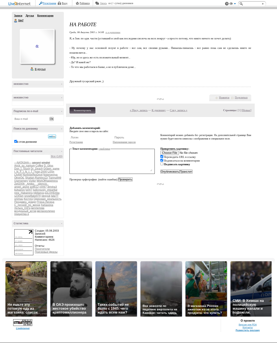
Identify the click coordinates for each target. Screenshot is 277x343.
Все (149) (57, 156)
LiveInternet (20, 4)
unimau (18, 198)
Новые (246, 110)
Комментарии (45, 15)
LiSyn (51, 171)
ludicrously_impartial (45, 189)
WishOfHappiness (47, 180)
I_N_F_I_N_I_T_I (24, 171)
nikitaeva (38, 192)
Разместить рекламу (248, 330)
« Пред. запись (139, 110)
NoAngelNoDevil (33, 174)
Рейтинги (85, 3)
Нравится (224, 97)
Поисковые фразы (46, 251)
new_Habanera (23, 192)
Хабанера (47, 205)
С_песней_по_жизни (27, 205)
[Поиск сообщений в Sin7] (52, 136)
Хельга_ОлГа (22, 208)
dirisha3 (52, 186)
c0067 (43, 186)
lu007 (29, 189)
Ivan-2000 (41, 171)
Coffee (39, 165)
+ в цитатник (112, 32)
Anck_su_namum (24, 165)
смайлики (104, 148)
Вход (64, 3)
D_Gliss (48, 165)
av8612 (34, 186)
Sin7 (16, 20)
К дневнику (159, 110)
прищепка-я (21, 214)
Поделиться (241, 97)
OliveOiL (19, 177)
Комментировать (82, 110)
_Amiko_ (30, 183)
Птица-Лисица (45, 202)
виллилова (37, 208)
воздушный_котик (25, 211)
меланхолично (46, 211)
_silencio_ (42, 183)
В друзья (40, 69)
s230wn (19, 195)
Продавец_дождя (25, 202)
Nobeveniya (50, 174)
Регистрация (49, 3)
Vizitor (32, 180)
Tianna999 (54, 177)
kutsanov (19, 189)
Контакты (248, 327)
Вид (232, 4)
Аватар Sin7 (37, 46)
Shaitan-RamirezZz (36, 177)
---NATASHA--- (22, 162)
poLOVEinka (52, 192)
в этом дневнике (27, 141)
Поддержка (227, 4)
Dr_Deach (37, 168)
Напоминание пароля (124, 142)
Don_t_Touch (22, 168)
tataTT (54, 195)
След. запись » (178, 110)
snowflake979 (32, 195)
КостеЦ (28, 198)
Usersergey (21, 180)
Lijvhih (18, 174)
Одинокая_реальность (47, 198)
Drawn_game (51, 168)
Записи (18, 15)
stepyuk (45, 195)
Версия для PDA (248, 324)
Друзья (30, 15)
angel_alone (21, 186)
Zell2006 (19, 183)
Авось (103, 3)
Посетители (42, 248)
